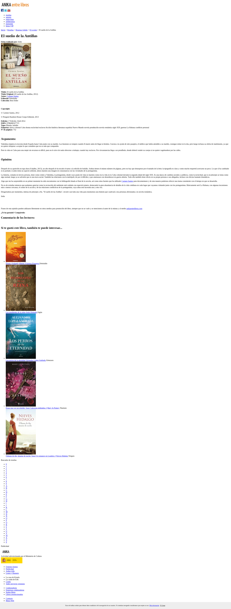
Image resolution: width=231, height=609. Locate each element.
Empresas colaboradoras (15, 590)
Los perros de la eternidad (15, 360)
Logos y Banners (12, 573)
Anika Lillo (10, 571)
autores (8, 17)
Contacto (9, 598)
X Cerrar (162, 605)
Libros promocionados (14, 594)
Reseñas (10, 30)
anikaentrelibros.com (134, 209)
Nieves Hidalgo (62, 456)
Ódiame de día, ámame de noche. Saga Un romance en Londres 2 (31, 456)
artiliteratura (10, 22)
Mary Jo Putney (53, 408)
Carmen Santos (13, 96)
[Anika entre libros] (13, 554)
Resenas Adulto (22, 30)
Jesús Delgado (31, 312)
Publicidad (10, 569)
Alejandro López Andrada (36, 360)
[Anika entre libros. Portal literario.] (16, 8)
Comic (8, 582)
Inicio (3, 30)
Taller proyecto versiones (15, 584)
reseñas (8, 15)
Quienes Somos (12, 567)
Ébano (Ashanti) (12, 263)
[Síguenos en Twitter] (5, 11)
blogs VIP (9, 26)
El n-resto (33, 30)
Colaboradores (11, 588)
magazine (9, 24)
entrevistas (10, 19)
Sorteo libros (10, 592)
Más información (154, 605)
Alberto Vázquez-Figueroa (29, 263)
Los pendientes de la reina (16, 312)
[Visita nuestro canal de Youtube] (8, 11)
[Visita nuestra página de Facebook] (2, 11)
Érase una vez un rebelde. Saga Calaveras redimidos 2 (26, 408)
